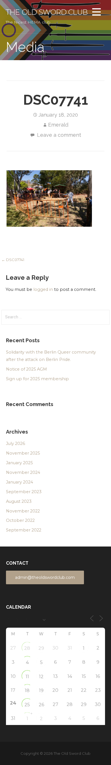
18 (27, 690)
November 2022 (23, 511)
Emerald (58, 125)
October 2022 (20, 520)
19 (41, 690)
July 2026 (15, 443)
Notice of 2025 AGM (26, 369)
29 (41, 648)
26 (41, 704)
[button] (96, 13)
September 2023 (24, 491)
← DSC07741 (12, 259)
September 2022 (23, 530)
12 (41, 676)
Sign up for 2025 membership (37, 378)
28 (27, 648)
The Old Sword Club (47, 12)
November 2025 (23, 453)
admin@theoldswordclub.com (45, 577)
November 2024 (23, 472)
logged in (43, 289)
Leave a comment (59, 135)
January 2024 (19, 482)
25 (27, 704)
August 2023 (19, 501)
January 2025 (19, 462)
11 (27, 676)
